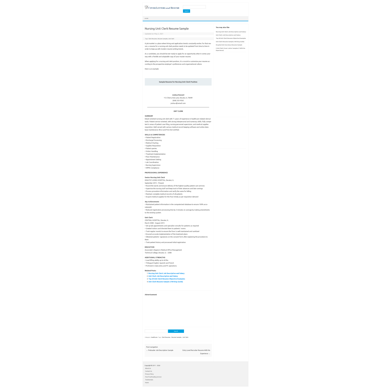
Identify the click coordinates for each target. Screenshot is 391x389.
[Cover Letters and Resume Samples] (162, 9)
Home (146, 18)
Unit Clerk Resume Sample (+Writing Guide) (165, 282)
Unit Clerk (171, 38)
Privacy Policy (149, 374)
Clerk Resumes (152, 38)
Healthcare (154, 337)
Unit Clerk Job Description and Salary (163, 276)
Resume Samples (163, 38)
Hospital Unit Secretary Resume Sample (229, 45)
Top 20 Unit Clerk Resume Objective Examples (166, 279)
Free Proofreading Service (153, 377)
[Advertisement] (178, 310)
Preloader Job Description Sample (159, 350)
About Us (148, 368)
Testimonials (149, 380)
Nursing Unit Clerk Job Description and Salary (166, 273)
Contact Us (148, 371)
